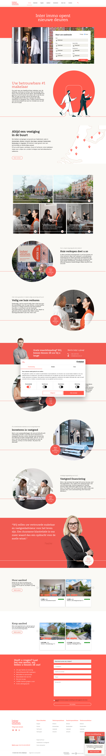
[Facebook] (13, 730)
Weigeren (52, 393)
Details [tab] (53, 366)
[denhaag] (71, 150)
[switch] (45, 387)
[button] (17, 590)
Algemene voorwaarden (34, 752)
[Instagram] (19, 730)
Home (29, 3)
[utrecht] (89, 147)
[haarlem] (78, 137)
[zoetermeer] (76, 147)
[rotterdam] (76, 154)
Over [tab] (74, 366)
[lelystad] (99, 133)
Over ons (63, 3)
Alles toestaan (73, 393)
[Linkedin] (16, 730)
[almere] (92, 137)
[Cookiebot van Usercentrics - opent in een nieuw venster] (77, 362)
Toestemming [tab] (31, 366)
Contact (70, 3)
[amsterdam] (84, 140)
